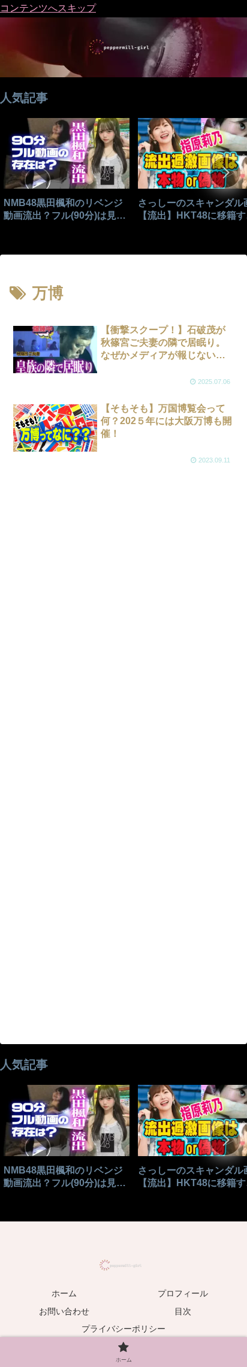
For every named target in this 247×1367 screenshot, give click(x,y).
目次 (182, 1311)
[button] (225, 172)
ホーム (64, 1293)
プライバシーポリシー (123, 1328)
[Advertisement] (123, 620)
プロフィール (183, 1293)
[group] (66, 174)
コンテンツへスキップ (48, 8)
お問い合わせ (64, 1311)
